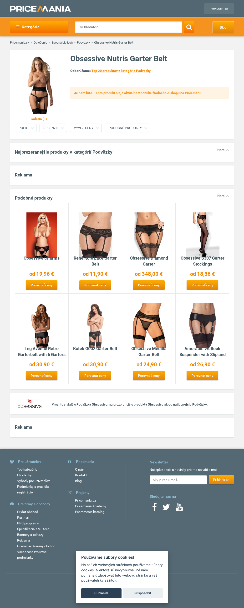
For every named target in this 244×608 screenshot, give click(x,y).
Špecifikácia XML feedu (34, 529)
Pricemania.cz (85, 500)
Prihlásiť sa (219, 8)
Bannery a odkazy (30, 535)
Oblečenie (40, 42)
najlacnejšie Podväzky (190, 404)
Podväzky (83, 42)
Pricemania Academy (90, 506)
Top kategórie (27, 469)
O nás (79, 469)
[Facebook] (154, 509)
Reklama (23, 540)
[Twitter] (166, 509)
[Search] (189, 27)
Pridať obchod (27, 512)
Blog (223, 27)
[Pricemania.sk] (40, 8)
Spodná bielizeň (62, 42)
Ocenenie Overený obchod (36, 546)
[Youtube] (179, 509)
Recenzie (51, 128)
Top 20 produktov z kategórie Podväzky (121, 71)
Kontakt (81, 475)
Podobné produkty (125, 128)
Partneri (23, 517)
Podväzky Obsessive (91, 404)
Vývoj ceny (83, 128)
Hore (220, 150)
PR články (24, 475)
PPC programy (28, 523)
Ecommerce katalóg (89, 512)
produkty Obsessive (148, 404)
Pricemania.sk (19, 42)
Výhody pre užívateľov (33, 481)
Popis (23, 128)
